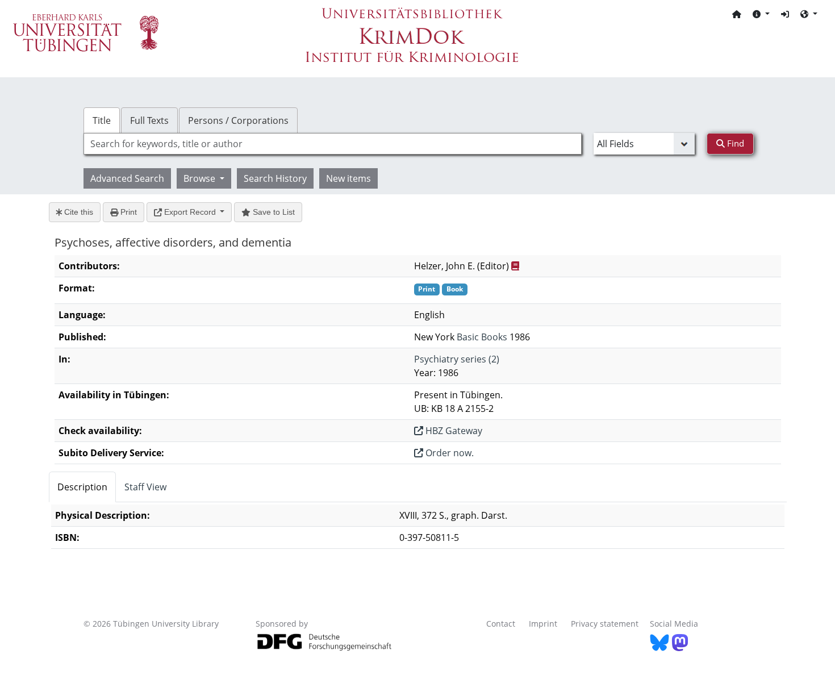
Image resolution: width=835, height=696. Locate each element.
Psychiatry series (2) (456, 359)
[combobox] (333, 144)
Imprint (543, 623)
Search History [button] (275, 178)
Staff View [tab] (145, 487)
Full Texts (149, 120)
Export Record (190, 211)
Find (734, 143)
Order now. (448, 453)
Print (127, 211)
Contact (500, 623)
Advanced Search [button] (127, 178)
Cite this (77, 211)
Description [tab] (82, 487)
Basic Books (482, 337)
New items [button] (348, 178)
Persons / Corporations (238, 120)
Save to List (272, 211)
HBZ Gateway (452, 430)
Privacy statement (604, 623)
